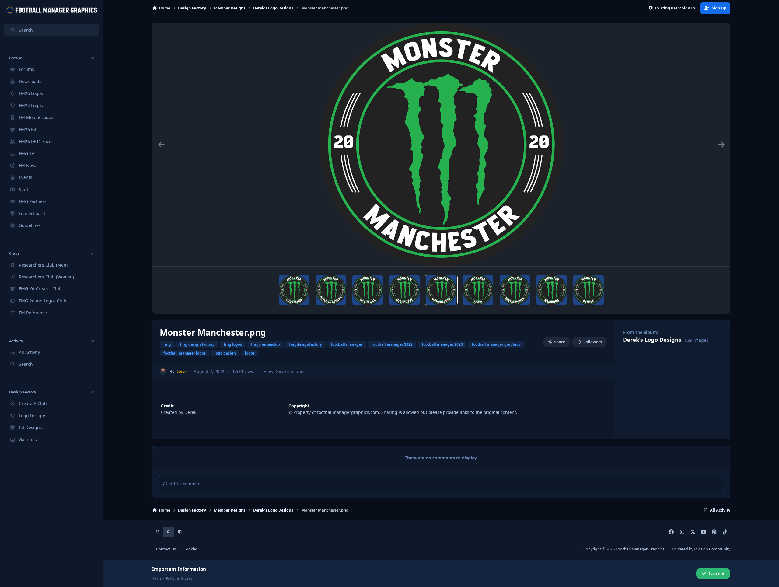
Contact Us (166, 549)
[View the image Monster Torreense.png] (294, 290)
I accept (716, 573)
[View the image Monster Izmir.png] (478, 290)
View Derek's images (285, 371)
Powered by (701, 549)
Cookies (190, 549)
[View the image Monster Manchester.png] (441, 290)
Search (26, 30)
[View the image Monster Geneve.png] (588, 290)
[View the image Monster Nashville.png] (367, 290)
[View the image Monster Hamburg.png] (551, 290)
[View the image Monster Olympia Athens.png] (331, 290)
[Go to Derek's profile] (163, 371)
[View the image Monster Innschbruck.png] (515, 290)
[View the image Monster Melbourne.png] (404, 290)
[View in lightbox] (441, 144)
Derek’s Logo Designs (652, 339)
